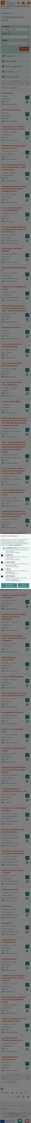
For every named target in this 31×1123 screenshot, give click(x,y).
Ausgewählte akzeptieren (9, 585)
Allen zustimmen (23, 585)
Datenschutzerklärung (15, 545)
